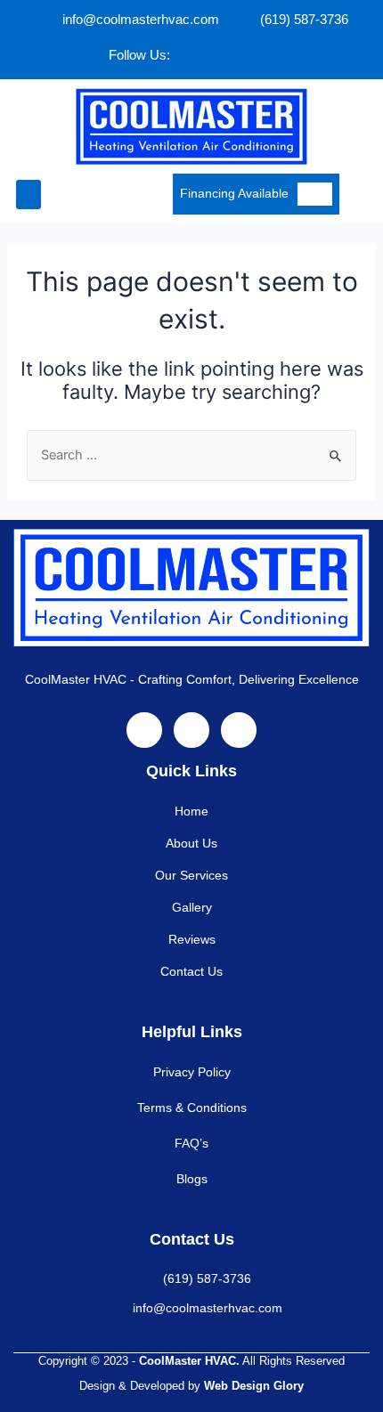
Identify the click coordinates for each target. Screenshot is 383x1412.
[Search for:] (191, 455)
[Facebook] (186, 54)
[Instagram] (259, 54)
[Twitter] (223, 54)
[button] (28, 194)
